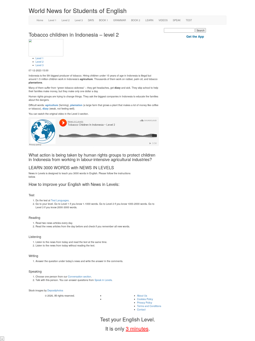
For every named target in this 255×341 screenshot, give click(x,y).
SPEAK (177, 20)
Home (40, 20)
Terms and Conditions (149, 306)
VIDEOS (163, 20)
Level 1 (52, 20)
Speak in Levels (103, 280)
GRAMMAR (119, 20)
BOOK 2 (135, 20)
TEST (189, 20)
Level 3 (79, 20)
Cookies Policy (145, 299)
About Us (142, 295)
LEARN (149, 20)
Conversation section (79, 276)
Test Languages (60, 200)
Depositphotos (55, 290)
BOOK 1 (103, 20)
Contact (141, 309)
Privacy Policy (144, 302)
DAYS (91, 20)
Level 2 (66, 20)
